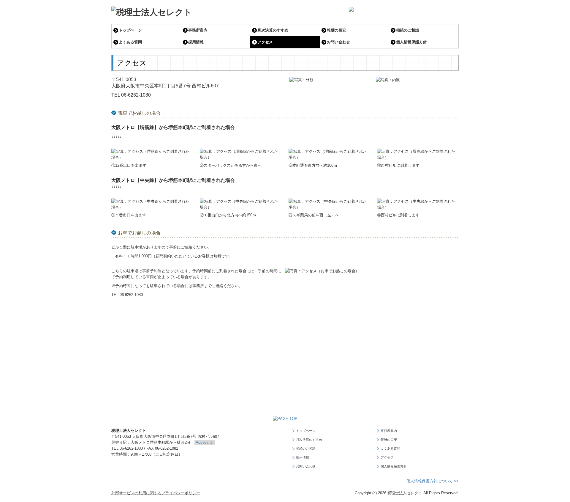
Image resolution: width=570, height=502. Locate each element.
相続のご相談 (407, 30)
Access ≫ (204, 442)
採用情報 (196, 42)
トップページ (130, 30)
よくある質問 (130, 42)
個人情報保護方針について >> (432, 481)
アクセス (265, 42)
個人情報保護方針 (411, 42)
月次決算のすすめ (272, 30)
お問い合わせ (338, 42)
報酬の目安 (336, 30)
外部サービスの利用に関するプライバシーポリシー (155, 493)
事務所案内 (198, 30)
